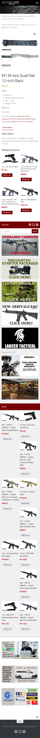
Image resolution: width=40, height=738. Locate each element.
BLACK (14, 122)
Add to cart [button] (7, 175)
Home (4, 25)
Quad (28, 122)
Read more (26, 179)
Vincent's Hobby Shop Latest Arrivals (22, 119)
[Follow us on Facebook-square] (30, 224)
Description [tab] (8, 127)
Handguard (22, 16)
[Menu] (37, 3)
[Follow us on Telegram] (37, 224)
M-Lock (19, 122)
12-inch (8, 122)
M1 (24, 122)
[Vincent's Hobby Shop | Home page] (13, 3)
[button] (35, 34)
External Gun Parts (9, 16)
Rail (31, 122)
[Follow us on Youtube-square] (33, 224)
